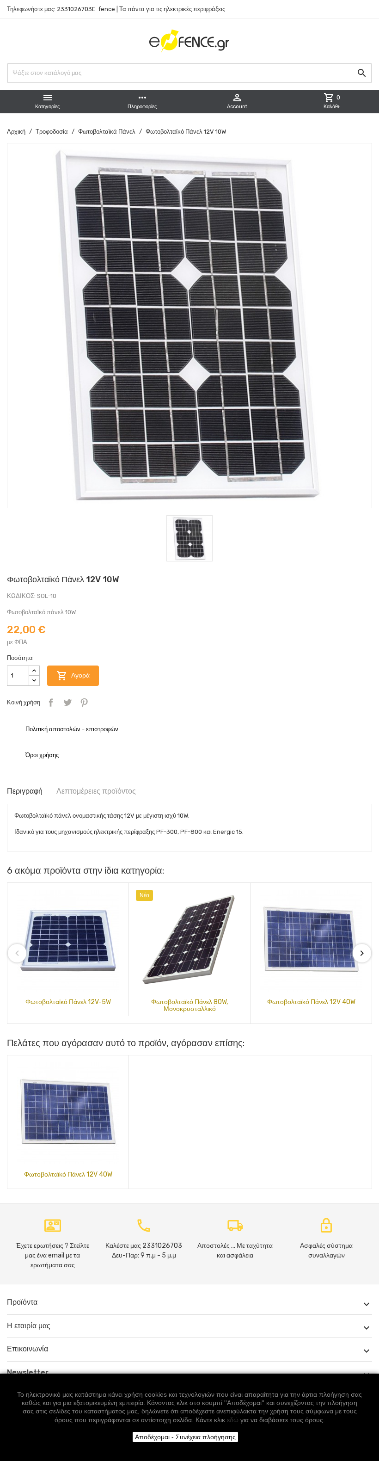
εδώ (232, 1420)
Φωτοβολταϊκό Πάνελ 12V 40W (311, 1002)
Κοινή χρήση (50, 702)
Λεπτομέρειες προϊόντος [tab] (96, 791)
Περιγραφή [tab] (25, 791)
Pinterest (84, 702)
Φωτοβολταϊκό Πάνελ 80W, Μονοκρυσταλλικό (189, 1005)
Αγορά (73, 675)
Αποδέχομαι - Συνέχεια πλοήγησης (185, 1437)
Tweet (67, 702)
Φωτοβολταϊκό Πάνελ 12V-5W (68, 1002)
